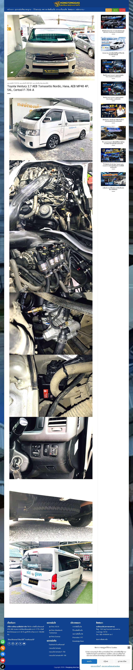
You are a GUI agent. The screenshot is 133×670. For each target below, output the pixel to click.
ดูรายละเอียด (122, 661)
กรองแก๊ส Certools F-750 (57, 652)
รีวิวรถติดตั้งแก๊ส (78, 630)
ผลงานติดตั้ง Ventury (26, 83)
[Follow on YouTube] (24, 643)
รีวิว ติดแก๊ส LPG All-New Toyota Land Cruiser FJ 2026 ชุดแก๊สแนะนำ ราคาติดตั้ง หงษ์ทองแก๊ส (113, 165)
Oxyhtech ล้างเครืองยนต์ (56, 644)
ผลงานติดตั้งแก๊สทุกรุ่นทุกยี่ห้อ (40, 83)
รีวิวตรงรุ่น (37, 9)
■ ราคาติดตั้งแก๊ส (48, 9)
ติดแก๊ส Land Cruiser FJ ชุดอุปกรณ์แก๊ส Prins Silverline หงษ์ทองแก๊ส (113, 75)
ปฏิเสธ (105, 661)
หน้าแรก (10, 9)
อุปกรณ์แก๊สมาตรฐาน (23, 9)
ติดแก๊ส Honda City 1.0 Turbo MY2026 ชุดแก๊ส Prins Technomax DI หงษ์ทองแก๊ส (113, 31)
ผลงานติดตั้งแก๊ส (78, 634)
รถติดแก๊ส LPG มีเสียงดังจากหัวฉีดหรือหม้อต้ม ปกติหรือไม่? (113, 188)
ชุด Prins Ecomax (54, 636)
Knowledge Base (78, 641)
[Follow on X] (20, 643)
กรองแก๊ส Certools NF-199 (57, 655)
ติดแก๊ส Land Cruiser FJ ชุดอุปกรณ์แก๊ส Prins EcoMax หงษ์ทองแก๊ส (113, 98)
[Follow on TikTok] (16, 643)
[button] (129, 648)
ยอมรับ (89, 661)
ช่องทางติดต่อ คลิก (102, 639)
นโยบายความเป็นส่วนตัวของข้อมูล (111, 666)
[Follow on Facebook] (9, 643)
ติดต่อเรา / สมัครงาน (76, 9)
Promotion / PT (78, 637)
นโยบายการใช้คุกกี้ (96, 666)
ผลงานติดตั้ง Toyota (13, 83)
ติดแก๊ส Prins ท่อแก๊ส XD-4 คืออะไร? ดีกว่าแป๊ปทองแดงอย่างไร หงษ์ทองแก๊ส (113, 120)
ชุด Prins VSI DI (54, 626)
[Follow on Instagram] (13, 643)
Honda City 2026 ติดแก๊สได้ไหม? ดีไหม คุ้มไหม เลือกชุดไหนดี (113, 53)
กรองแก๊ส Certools (55, 648)
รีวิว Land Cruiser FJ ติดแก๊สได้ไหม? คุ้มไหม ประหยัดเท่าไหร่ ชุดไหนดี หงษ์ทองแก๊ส (113, 142)
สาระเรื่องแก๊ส (61, 9)
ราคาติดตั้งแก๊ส (77, 626)
